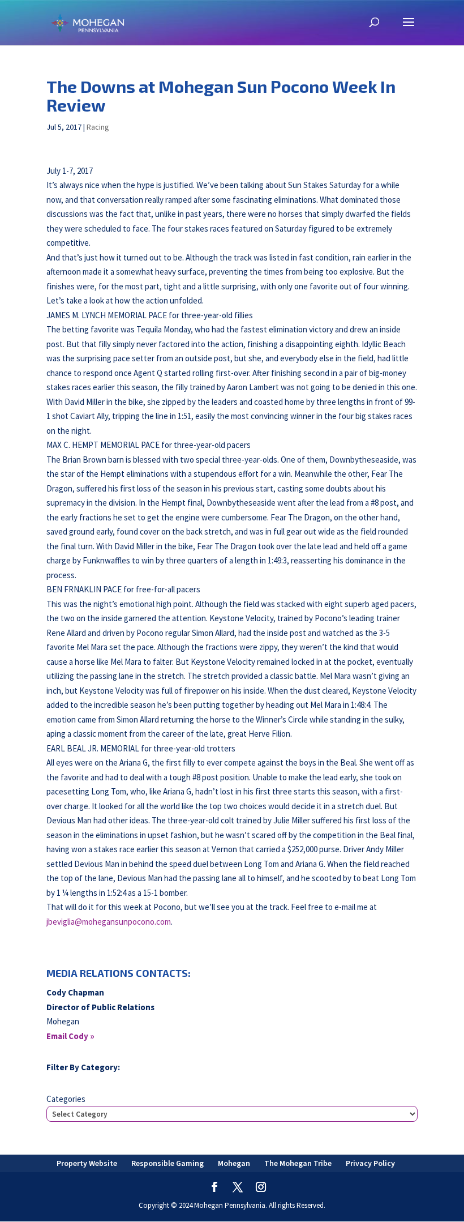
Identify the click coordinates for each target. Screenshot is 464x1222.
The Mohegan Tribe (298, 1163)
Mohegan (234, 1163)
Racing (98, 127)
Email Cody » (70, 1036)
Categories (65, 1098)
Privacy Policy (370, 1163)
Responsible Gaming (167, 1163)
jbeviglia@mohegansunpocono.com (108, 921)
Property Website (87, 1163)
